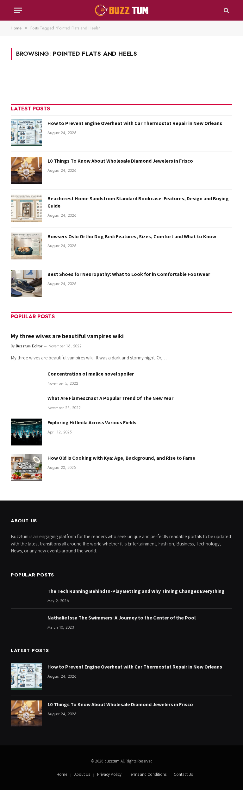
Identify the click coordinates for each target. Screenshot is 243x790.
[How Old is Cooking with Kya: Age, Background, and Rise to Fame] (26, 467)
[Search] (225, 10)
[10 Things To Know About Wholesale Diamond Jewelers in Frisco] (26, 170)
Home (62, 774)
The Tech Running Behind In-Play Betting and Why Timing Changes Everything (136, 591)
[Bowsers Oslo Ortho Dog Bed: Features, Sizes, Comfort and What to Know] (26, 246)
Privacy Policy (109, 774)
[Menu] (18, 10)
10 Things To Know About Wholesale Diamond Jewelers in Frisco (120, 161)
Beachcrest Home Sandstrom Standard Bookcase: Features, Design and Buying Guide (138, 202)
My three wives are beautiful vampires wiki (67, 336)
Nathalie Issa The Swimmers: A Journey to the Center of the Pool (121, 617)
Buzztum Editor (29, 346)
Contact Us (183, 774)
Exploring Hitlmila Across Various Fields (91, 422)
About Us (82, 774)
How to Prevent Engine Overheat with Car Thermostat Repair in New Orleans (134, 123)
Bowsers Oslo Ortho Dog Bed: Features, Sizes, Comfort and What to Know (131, 236)
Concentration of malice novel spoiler (90, 373)
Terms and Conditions (147, 774)
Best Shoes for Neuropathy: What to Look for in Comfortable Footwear (128, 274)
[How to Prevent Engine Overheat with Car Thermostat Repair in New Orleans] (26, 132)
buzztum (112, 761)
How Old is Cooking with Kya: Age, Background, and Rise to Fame (121, 458)
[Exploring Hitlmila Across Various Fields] (26, 432)
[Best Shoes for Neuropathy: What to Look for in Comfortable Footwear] (26, 283)
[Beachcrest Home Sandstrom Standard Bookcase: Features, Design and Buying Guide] (26, 208)
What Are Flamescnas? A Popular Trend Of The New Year (110, 398)
